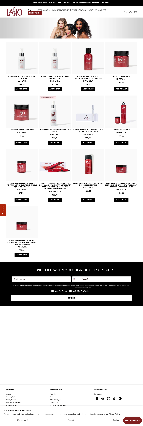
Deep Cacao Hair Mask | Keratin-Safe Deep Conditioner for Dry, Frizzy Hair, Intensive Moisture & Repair (121, 185)
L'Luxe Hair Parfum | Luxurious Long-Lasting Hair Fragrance (88, 131)
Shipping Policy (11, 397)
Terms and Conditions (13, 402)
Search (8, 394)
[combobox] (76, 279)
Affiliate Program (56, 400)
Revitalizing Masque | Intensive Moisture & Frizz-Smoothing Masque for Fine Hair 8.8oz (22, 185)
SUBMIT (71, 298)
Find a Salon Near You (58, 405)
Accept (71, 420)
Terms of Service (11, 405)
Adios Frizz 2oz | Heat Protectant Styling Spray (22, 77)
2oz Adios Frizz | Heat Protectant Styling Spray (55, 77)
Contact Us (54, 402)
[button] (31, 10)
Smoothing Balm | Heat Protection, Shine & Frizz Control (88, 184)
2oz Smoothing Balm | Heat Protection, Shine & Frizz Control (88, 77)
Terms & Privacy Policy (81, 287)
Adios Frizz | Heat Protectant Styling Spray (55, 131)
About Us (53, 394)
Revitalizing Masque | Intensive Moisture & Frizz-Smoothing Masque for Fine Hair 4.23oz (22, 242)
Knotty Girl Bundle (121, 130)
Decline (116, 420)
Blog (51, 397)
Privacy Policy (11, 400)
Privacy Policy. (114, 414)
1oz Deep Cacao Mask (121, 76)
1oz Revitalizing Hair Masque (22, 130)
